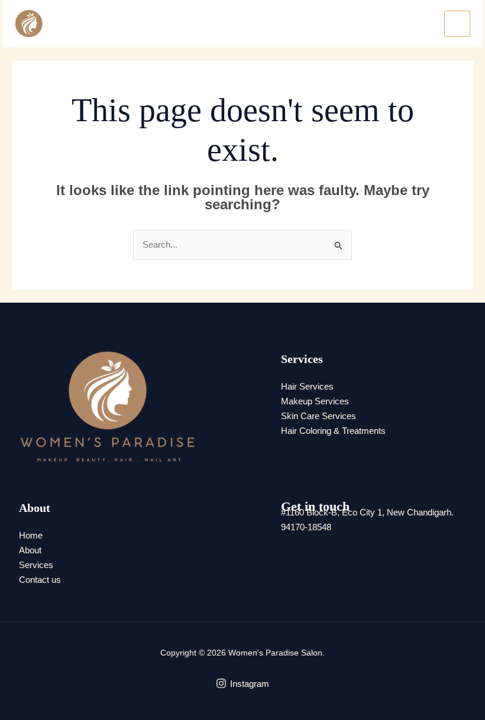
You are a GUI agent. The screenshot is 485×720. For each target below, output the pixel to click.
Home (31, 535)
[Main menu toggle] (457, 24)
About (30, 550)
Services (36, 565)
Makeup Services (315, 401)
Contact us (40, 580)
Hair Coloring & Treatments (333, 431)
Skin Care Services (318, 416)
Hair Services (307, 386)
